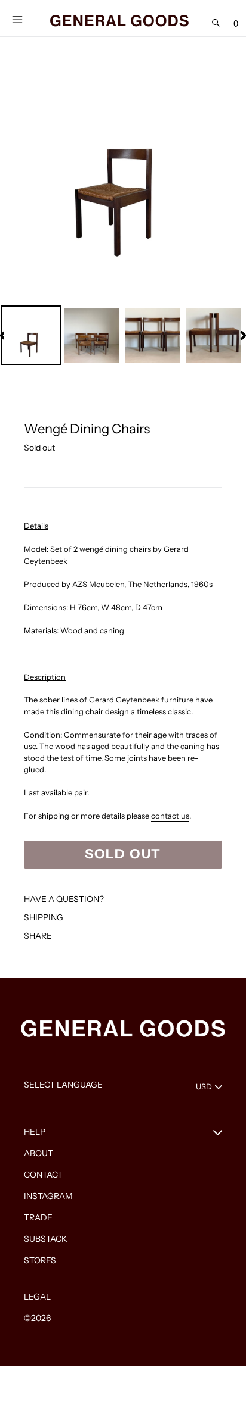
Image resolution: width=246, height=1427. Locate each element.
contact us (170, 815)
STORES (40, 1260)
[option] (31, 335)
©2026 (37, 1318)
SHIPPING (43, 917)
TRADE (38, 1217)
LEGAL (37, 1296)
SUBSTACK (45, 1239)
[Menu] (17, 18)
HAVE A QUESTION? (64, 899)
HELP (34, 1131)
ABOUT (38, 1153)
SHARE (38, 935)
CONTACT (43, 1174)
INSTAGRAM (48, 1196)
